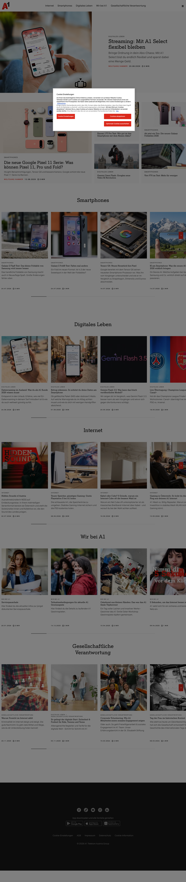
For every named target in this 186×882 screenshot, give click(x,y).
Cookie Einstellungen (66, 116)
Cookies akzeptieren (117, 116)
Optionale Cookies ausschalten (117, 124)
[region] (94, 109)
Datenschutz (61, 103)
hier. (117, 111)
